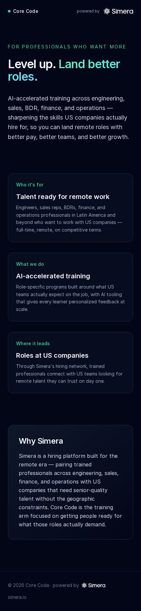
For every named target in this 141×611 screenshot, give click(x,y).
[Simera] (118, 11)
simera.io (17, 597)
